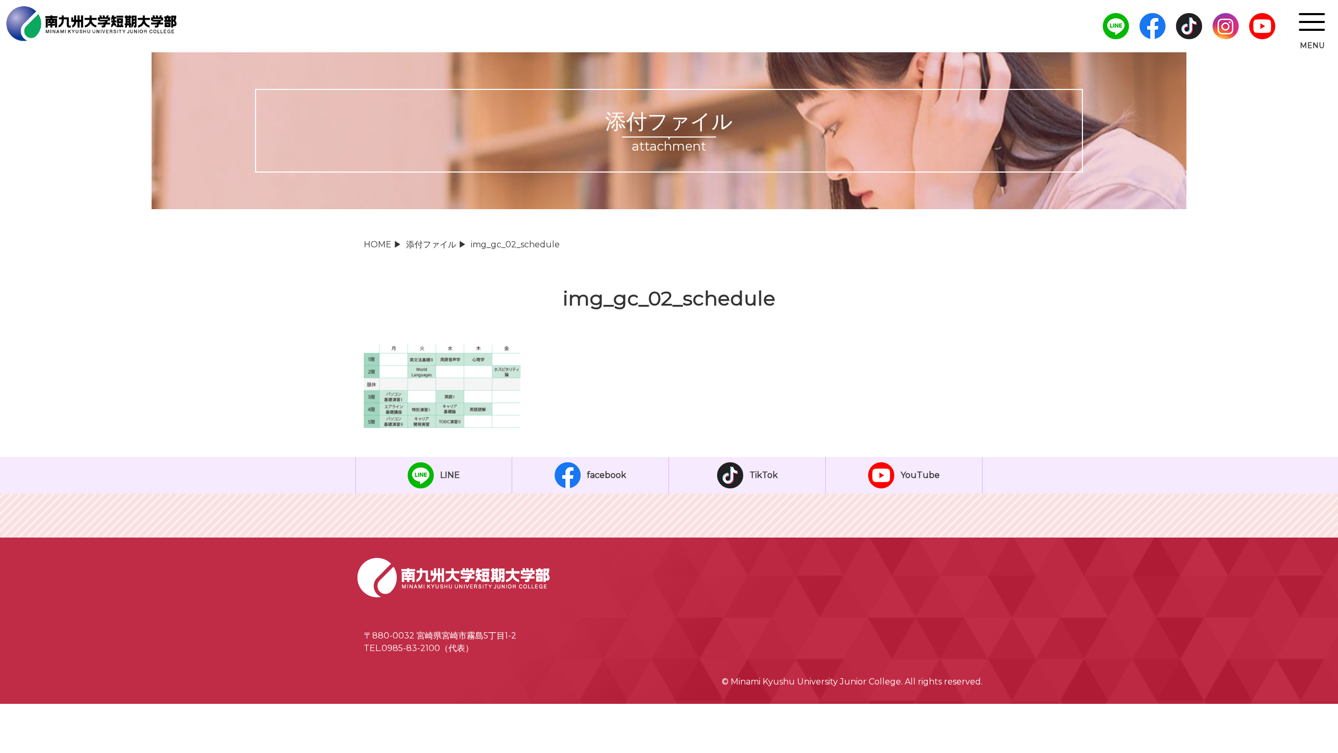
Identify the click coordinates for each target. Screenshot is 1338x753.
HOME (377, 244)
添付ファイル (431, 244)
